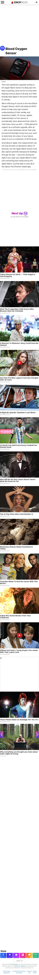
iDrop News (15, 964)
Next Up (19, 213)
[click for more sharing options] (36, 955)
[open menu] (2, 2)
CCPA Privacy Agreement (6, 972)
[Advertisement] (19, 26)
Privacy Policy (35, 972)
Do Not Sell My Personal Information (19, 972)
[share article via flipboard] (23, 955)
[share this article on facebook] (3, 955)
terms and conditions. (20, 966)
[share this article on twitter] (10, 955)
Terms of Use (29, 972)
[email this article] (16, 955)
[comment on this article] (29, 955)
